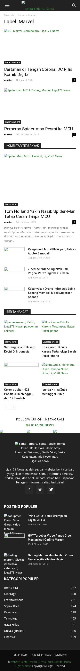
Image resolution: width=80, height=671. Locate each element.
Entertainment (12, 62)
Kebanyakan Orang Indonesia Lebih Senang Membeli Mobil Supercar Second (51, 293)
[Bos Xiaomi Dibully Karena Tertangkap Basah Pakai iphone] (59, 332)
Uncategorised (50, 341)
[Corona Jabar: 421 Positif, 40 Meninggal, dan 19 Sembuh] (21, 374)
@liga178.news (40, 425)
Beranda (9, 15)
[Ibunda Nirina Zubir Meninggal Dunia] (59, 374)
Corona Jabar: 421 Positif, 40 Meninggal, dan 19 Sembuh (18, 394)
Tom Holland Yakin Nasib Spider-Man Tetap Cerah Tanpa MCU (39, 214)
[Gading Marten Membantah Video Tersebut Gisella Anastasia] (14, 564)
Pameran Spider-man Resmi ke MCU (38, 128)
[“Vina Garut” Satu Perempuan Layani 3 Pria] (14, 524)
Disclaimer (61, 654)
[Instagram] (40, 490)
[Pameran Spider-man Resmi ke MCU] (40, 106)
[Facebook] (29, 490)
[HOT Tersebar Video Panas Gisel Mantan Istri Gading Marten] (14, 541)
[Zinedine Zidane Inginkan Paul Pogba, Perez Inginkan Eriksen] (14, 274)
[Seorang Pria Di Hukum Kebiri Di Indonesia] (21, 332)
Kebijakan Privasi (41, 654)
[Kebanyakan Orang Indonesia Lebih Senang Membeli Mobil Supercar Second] (14, 294)
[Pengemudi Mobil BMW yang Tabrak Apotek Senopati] (14, 254)
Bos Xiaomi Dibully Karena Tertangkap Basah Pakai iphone (59, 351)
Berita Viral (11, 204)
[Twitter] (51, 490)
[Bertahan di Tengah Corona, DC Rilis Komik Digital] (40, 46)
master (8, 79)
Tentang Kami (20, 654)
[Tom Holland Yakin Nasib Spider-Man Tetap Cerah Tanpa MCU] (40, 180)
